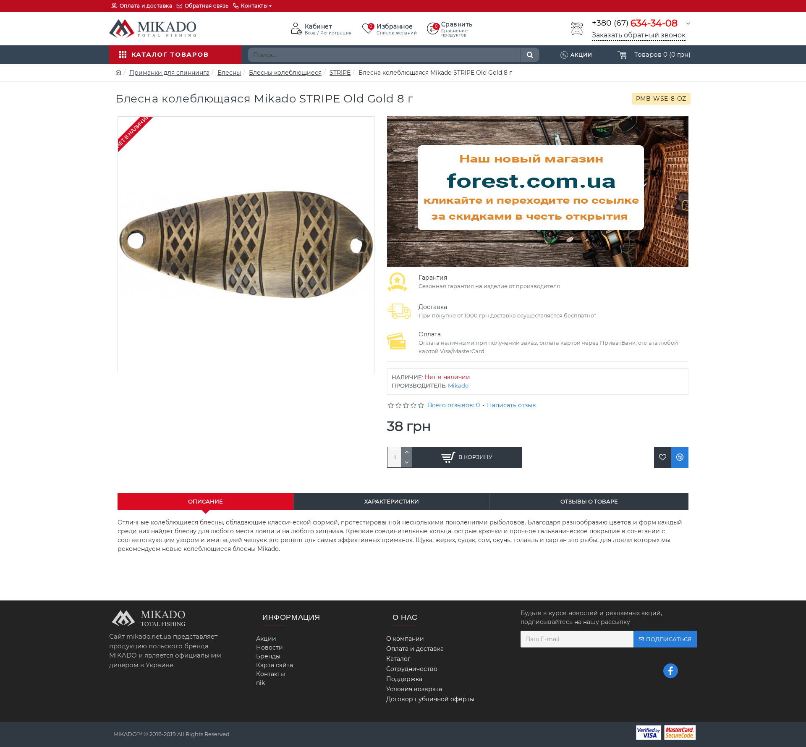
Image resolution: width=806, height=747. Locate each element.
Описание (205, 501)
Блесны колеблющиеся (285, 72)
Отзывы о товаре (589, 501)
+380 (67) (635, 23)
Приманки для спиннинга (169, 72)
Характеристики (391, 501)
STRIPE (340, 72)
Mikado (458, 385)
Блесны (229, 72)
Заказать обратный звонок (639, 35)
